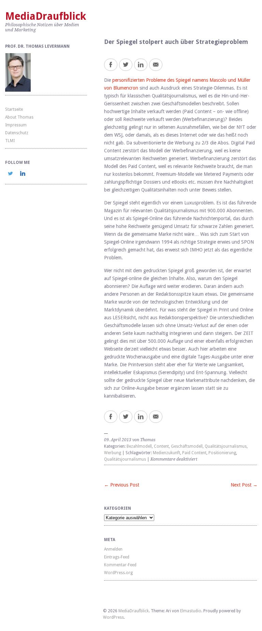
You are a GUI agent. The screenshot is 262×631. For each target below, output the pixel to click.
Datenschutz (16, 132)
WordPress (113, 617)
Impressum (16, 125)
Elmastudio (190, 611)
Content (161, 446)
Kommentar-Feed (120, 565)
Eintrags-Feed (116, 557)
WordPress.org (118, 572)
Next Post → (244, 485)
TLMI (10, 140)
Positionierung (222, 452)
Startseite (14, 109)
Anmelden (113, 549)
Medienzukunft (166, 452)
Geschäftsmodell (187, 446)
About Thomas (19, 117)
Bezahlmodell (139, 446)
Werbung (112, 452)
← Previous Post (121, 485)
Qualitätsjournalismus (226, 446)
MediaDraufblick (45, 16)
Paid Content (194, 452)
